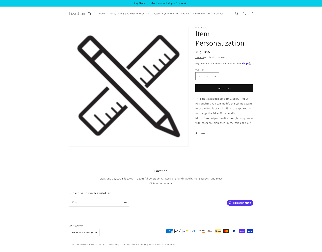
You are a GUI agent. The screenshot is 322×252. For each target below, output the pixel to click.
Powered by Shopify (95, 244)
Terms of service (130, 244)
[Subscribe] (125, 202)
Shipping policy (147, 244)
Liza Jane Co (81, 244)
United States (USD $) (82, 232)
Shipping (199, 57)
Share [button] (202, 133)
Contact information (166, 244)
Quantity (199, 69)
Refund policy (113, 244)
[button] (129, 13)
